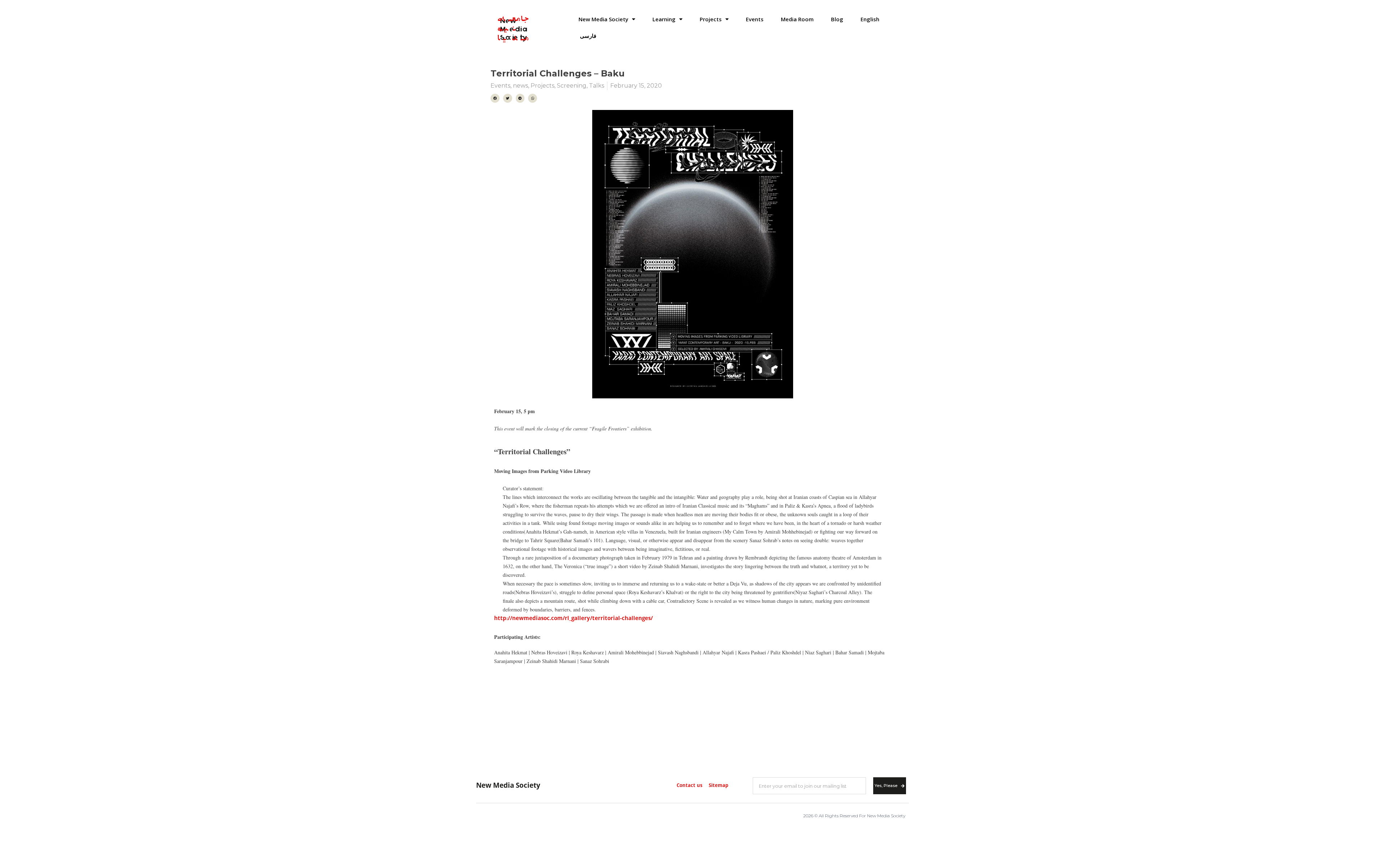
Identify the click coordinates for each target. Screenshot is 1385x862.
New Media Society (603, 19)
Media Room (797, 19)
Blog (837, 19)
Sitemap (718, 786)
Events (755, 19)
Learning (664, 19)
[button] (495, 98)
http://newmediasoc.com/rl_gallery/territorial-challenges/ (573, 618)
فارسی (588, 35)
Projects (711, 19)
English (870, 19)
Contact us (689, 786)
